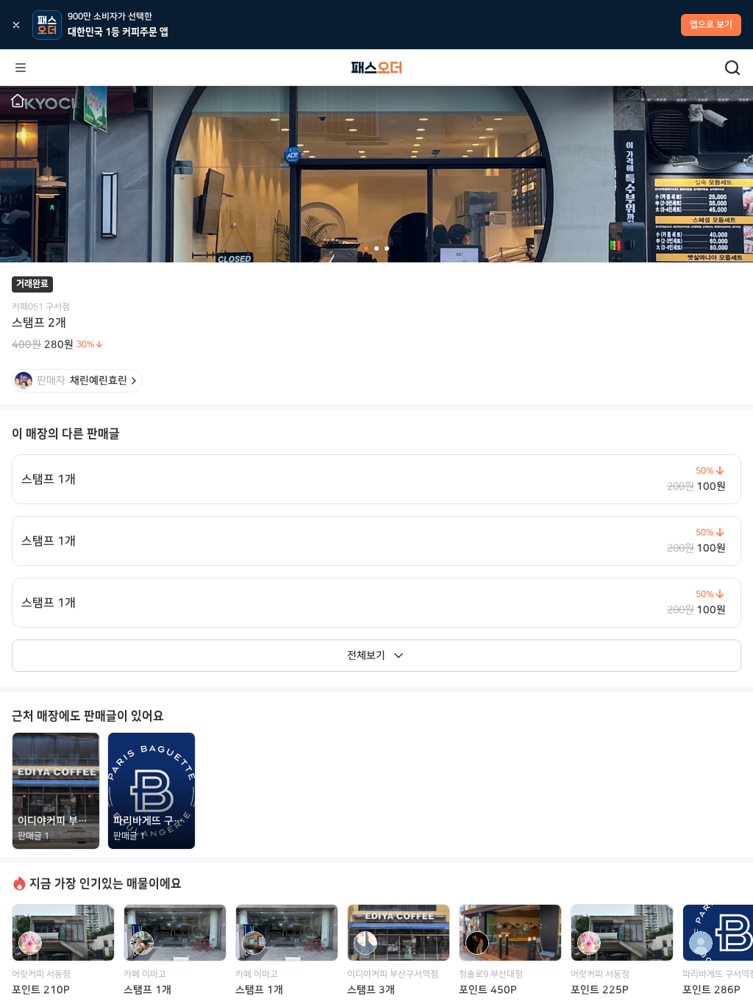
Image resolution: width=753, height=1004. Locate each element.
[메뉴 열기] (20, 67)
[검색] (732, 67)
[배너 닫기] (16, 25)
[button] (17, 100)
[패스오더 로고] (376, 67)
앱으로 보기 (711, 24)
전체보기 (366, 655)
